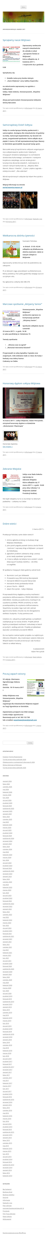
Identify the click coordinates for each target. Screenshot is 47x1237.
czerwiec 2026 (7, 787)
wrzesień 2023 (7, 874)
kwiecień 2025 (7, 825)
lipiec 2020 (6, 977)
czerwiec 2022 (7, 915)
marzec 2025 (7, 827)
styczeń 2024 (7, 863)
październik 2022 (8, 904)
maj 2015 (6, 1146)
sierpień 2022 (7, 909)
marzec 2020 (7, 988)
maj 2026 (6, 789)
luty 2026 (6, 798)
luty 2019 (6, 1023)
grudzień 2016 (7, 1094)
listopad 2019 (7, 999)
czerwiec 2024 (7, 849)
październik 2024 (8, 838)
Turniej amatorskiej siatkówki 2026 (14, 759)
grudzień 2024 (7, 833)
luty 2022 (6, 925)
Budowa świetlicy (8, 1195)
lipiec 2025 (6, 817)
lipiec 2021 (6, 944)
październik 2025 (8, 808)
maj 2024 (6, 852)
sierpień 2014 (7, 1170)
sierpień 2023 (7, 876)
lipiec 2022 (6, 912)
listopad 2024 (7, 836)
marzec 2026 (7, 795)
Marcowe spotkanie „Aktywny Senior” (22, 304)
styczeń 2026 (7, 800)
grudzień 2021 (7, 931)
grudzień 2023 (7, 866)
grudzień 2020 (7, 963)
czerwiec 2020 (7, 980)
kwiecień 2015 (7, 1148)
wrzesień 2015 (7, 1135)
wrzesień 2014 (7, 1168)
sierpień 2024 (7, 844)
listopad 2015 (7, 1129)
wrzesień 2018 (7, 1037)
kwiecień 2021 (7, 953)
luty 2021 (6, 958)
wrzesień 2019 (7, 1004)
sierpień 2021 (7, 942)
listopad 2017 (7, 1064)
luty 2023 (6, 893)
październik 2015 (8, 1132)
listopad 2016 (7, 1097)
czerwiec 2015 (7, 1143)
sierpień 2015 (7, 1138)
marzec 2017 (7, 1086)
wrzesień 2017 (7, 1070)
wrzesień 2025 (7, 811)
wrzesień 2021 (7, 939)
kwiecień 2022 (7, 920)
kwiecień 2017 (7, 1083)
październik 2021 (8, 936)
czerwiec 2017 (7, 1078)
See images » (8, 447)
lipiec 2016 (6, 1108)
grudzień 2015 (7, 1127)
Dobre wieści (9, 523)
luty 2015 (6, 1154)
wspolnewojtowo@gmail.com (25, 720)
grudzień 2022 (7, 898)
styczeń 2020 (7, 993)
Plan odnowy (7, 1206)
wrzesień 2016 (7, 1102)
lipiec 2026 (6, 784)
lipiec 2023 (6, 879)
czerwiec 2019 (7, 1012)
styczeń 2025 (7, 830)
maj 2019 (6, 1015)
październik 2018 (8, 1034)
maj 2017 (6, 1080)
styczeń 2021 (7, 961)
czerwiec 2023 (7, 882)
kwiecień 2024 (7, 855)
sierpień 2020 (7, 974)
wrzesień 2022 (7, 906)
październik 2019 (8, 1002)
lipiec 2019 (6, 1010)
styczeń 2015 (7, 1157)
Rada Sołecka (37, 657)
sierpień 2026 (7, 781)
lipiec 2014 (6, 1173)
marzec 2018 (7, 1053)
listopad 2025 (7, 806)
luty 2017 (6, 1089)
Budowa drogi (7, 1192)
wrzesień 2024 (7, 841)
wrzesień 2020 (7, 972)
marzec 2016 (7, 1119)
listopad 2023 (7, 868)
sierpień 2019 (7, 1007)
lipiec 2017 (6, 1075)
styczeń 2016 (7, 1124)
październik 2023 (8, 871)
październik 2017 (8, 1067)
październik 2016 (8, 1099)
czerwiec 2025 (7, 819)
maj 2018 (6, 1048)
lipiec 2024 (6, 847)
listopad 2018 (7, 1031)
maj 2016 (6, 1113)
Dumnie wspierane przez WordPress (14, 1233)
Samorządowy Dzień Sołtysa (17, 124)
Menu (23, 7)
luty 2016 (6, 1121)
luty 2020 (6, 991)
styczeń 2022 (7, 928)
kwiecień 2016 (7, 1116)
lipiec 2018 (6, 1042)
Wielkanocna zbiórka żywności (19, 235)
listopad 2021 (7, 934)
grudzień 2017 (7, 1061)
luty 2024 (6, 860)
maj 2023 (6, 885)
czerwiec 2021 (7, 947)
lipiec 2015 (6, 1140)
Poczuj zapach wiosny (14, 673)
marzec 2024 (7, 857)
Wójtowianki (7, 1219)
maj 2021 (6, 950)
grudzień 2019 (7, 996)
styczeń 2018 (7, 1059)
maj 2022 (6, 917)
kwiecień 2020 (7, 985)
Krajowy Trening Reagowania (12, 757)
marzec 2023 (7, 890)
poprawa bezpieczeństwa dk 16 (13, 1208)
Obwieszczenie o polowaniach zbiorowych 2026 (19, 762)
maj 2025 (6, 822)
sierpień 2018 (7, 1040)
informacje (28, 108)
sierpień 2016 (7, 1105)
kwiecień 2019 (7, 1018)
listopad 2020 (7, 966)
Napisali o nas (37, 219)
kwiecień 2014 (7, 1176)
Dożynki (5, 1197)
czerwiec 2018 (7, 1045)
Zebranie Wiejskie (12, 468)
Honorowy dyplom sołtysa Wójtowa (21, 383)
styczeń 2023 (7, 895)
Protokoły (6, 1211)
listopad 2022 (7, 901)
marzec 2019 (7, 1021)
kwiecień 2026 (7, 792)
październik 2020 (8, 969)
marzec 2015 (7, 1151)
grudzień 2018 (7, 1029)
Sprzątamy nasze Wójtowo (16, 40)
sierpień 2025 (7, 814)
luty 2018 (6, 1056)
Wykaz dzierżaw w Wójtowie (12, 765)
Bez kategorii (7, 1189)
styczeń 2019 (7, 1026)
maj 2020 (6, 983)
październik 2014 (8, 1165)
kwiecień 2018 (7, 1051)
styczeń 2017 (7, 1091)
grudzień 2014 (7, 1159)
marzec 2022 (7, 923)
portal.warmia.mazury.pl (12, 187)
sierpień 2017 (7, 1072)
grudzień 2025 (7, 803)
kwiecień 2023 (7, 887)
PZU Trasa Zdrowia (9, 1214)
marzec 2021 (7, 955)
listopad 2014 (7, 1162)
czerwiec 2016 (7, 1110)
